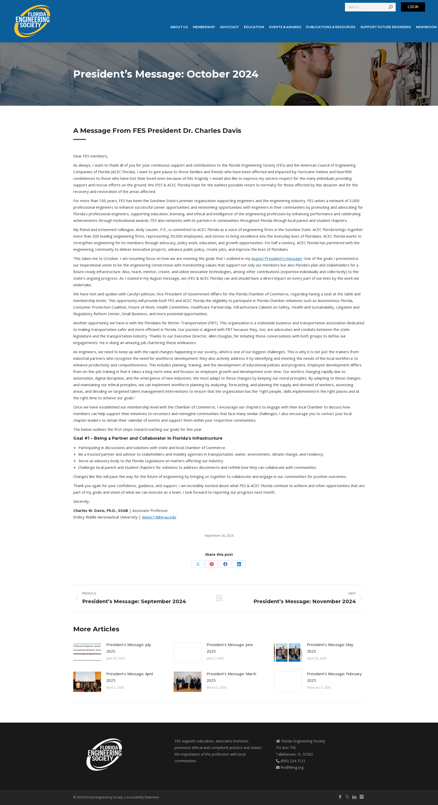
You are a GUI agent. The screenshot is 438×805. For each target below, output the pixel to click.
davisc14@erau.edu (159, 517)
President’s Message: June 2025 (230, 648)
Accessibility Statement (142, 797)
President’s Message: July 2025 (128, 648)
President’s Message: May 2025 (330, 648)
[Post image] (87, 652)
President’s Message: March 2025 (231, 677)
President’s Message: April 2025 (129, 677)
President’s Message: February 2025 (334, 677)
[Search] (391, 7)
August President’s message (276, 258)
